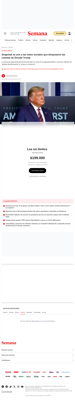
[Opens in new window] (6, 386)
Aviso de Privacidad (9, 392)
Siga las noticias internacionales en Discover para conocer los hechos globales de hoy (33, 69)
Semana (4, 47)
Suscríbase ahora (37, 170)
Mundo (11, 47)
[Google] (3, 386)
